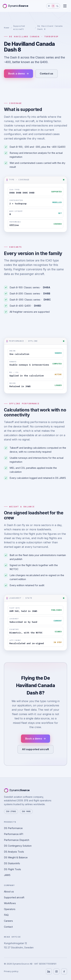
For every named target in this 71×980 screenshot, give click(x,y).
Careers (8, 920)
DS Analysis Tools (14, 851)
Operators (9, 909)
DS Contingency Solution (18, 845)
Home (6, 27)
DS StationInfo (12, 863)
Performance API (13, 834)
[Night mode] (57, 6)
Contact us (46, 73)
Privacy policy (11, 971)
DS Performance (13, 828)
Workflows (10, 903)
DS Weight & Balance (16, 857)
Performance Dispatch (16, 840)
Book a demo (18, 73)
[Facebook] (64, 971)
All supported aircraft (35, 749)
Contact (8, 926)
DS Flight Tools (12, 869)
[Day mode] (49, 6)
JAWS (7, 875)
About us (9, 891)
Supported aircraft (14, 897)
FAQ (6, 915)
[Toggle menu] (64, 5)
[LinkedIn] (49, 971)
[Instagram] (56, 971)
